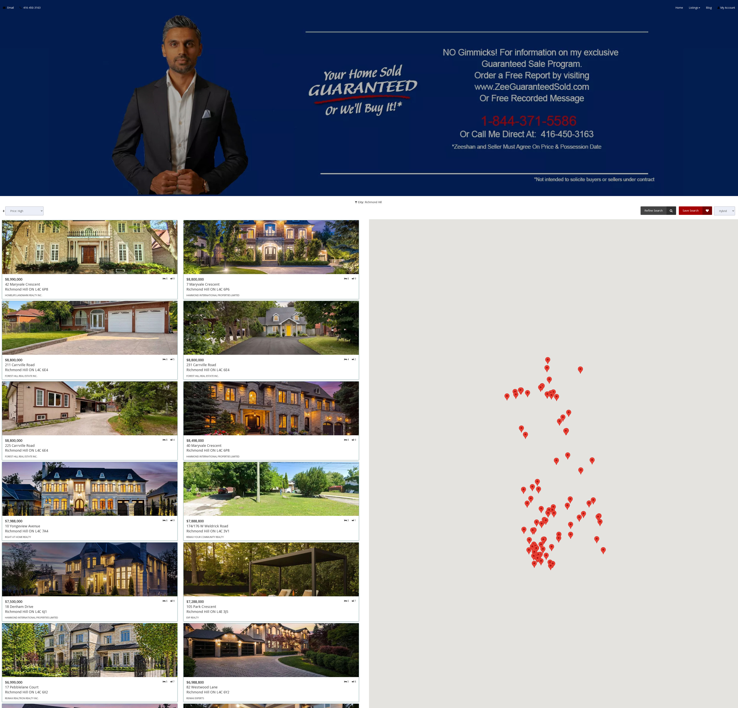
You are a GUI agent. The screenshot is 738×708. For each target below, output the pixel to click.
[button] (543, 540)
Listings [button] (693, 7)
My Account (727, 7)
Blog (709, 7)
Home (679, 7)
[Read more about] (89, 259)
